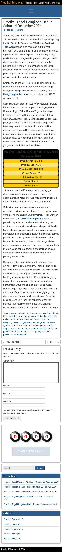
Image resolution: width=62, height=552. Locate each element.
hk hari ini (41, 316)
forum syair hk (10, 316)
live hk (27, 325)
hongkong (28, 319)
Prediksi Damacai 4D (13, 519)
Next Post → (53, 342)
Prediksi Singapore (12, 538)
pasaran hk (34, 328)
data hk (54, 313)
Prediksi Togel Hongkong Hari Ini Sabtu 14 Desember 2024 (28, 24)
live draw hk (17, 325)
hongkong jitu (43, 322)
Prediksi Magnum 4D (13, 529)
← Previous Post (11, 342)
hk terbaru (18, 319)
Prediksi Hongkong (14, 30)
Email (6, 393)
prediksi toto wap (11, 335)
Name (6, 385)
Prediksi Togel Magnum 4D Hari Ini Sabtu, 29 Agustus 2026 (31, 482)
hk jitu (50, 316)
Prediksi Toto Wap (12, 2)
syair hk (24, 335)
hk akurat (22, 316)
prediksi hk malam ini (13, 331)
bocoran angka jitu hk (19, 313)
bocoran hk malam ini (40, 313)
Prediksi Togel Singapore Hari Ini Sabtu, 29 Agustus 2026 (30, 487)
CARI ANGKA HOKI (31, 451)
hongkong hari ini (27, 322)
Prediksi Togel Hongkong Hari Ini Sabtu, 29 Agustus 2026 (30, 491)
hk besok (32, 316)
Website (7, 401)
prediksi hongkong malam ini (37, 331)
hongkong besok (10, 322)
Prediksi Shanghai (12, 533)
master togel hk (38, 325)
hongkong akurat (41, 319)
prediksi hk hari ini (48, 328)
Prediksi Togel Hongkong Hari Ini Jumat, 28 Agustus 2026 (30, 504)
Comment (8, 361)
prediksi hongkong (31, 218)
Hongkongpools (12, 94)
